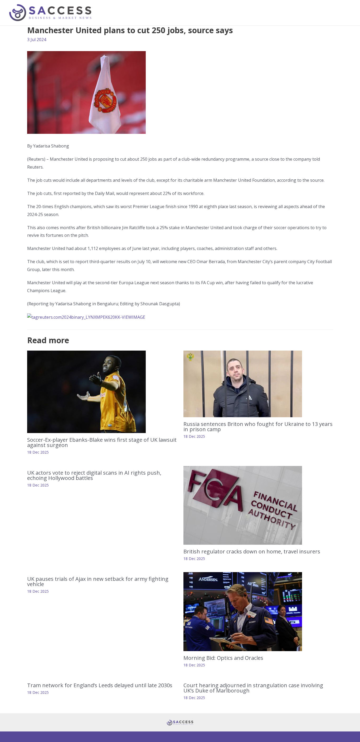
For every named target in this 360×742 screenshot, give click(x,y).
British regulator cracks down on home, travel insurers (251, 551)
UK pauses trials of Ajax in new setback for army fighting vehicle (97, 581)
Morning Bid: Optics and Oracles (224, 657)
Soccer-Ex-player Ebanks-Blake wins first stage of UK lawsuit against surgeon (102, 442)
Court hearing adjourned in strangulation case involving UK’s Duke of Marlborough (253, 688)
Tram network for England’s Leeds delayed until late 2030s (99, 685)
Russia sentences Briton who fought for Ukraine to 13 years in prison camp (258, 426)
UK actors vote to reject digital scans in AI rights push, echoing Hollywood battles (94, 475)
